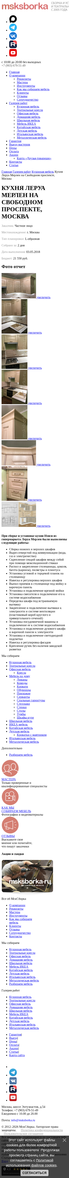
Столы (21, 710)
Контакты (15, 161)
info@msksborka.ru (23, 1120)
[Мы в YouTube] (13, 55)
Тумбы (21, 714)
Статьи (13, 165)
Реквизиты (24, 79)
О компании (17, 75)
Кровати (22, 686)
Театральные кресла (30, 110)
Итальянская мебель (30, 134)
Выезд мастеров (19, 144)
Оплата (14, 151)
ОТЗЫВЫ (8, 836)
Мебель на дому (19, 676)
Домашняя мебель (28, 116)
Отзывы (22, 96)
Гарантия (15, 141)
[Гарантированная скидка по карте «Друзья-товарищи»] (27, 895)
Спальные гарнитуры (31, 700)
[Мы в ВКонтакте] (13, 38)
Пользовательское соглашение (23, 1133)
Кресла (21, 672)
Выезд (13, 1038)
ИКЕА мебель (18, 724)
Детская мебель (27, 130)
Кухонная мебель (28, 106)
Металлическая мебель (32, 137)
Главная (14, 72)
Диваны (22, 679)
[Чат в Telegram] (13, 30)
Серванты (23, 696)
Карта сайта (17, 1055)
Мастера (22, 82)
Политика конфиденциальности (42, 1130)
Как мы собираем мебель (33, 89)
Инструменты (26, 85)
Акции (13, 154)
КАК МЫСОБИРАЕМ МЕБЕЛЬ (16, 809)
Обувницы (24, 690)
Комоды (22, 683)
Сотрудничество (27, 99)
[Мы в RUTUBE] (13, 47)
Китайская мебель (28, 127)
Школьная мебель (28, 120)
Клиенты (23, 92)
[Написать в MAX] (13, 21)
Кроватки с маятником (32, 734)
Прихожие (23, 693)
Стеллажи (23, 703)
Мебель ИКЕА (26, 123)
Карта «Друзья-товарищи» (34, 158)
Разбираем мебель (21, 754)
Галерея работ (18, 103)
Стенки (22, 707)
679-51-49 (13, 65)
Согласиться (34, 1173)
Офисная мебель (27, 113)
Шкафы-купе (25, 717)
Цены (13, 148)
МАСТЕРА (9, 779)
